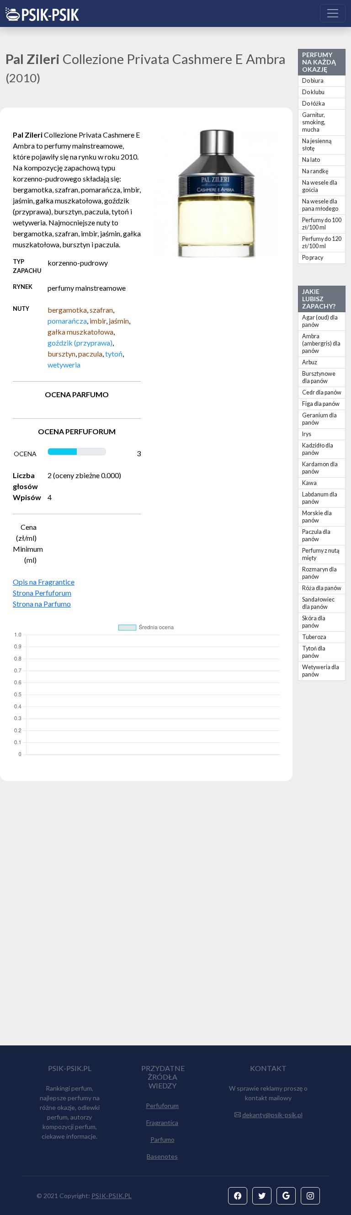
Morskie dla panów (317, 517)
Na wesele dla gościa (319, 186)
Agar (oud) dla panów (320, 321)
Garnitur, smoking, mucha (313, 122)
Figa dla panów (321, 403)
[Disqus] (175, 917)
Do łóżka (313, 103)
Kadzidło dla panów (317, 449)
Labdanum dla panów (319, 498)
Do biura (313, 80)
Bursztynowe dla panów (318, 377)
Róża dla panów (321, 588)
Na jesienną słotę (316, 145)
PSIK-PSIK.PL (111, 1195)
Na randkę (315, 171)
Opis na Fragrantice (43, 581)
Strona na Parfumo (42, 603)
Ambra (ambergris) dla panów (321, 343)
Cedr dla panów (321, 392)
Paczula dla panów (316, 535)
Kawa (309, 483)
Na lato (311, 159)
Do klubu (313, 92)
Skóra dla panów (313, 622)
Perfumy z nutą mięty (320, 554)
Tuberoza (314, 637)
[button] (237, 1195)
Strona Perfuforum (42, 592)
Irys (306, 434)
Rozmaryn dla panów (319, 573)
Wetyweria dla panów (320, 671)
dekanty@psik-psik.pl (272, 1115)
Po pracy (312, 257)
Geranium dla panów (319, 419)
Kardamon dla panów (320, 468)
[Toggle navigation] (333, 13)
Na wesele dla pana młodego (320, 205)
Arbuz (309, 362)
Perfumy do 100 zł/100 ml (321, 224)
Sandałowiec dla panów (318, 603)
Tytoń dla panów (313, 652)
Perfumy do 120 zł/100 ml (321, 242)
